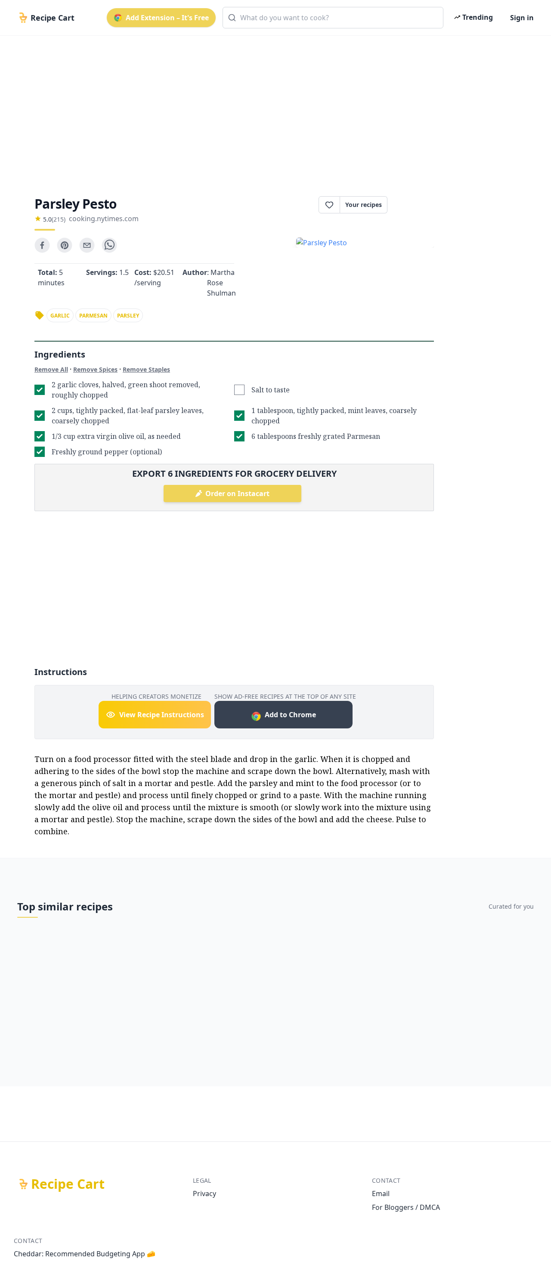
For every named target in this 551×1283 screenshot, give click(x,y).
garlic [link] (60, 315)
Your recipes (363, 204)
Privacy (204, 1193)
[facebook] (42, 245)
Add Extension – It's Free (167, 17)
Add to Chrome (290, 714)
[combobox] (333, 17)
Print (415, 205)
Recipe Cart (68, 1184)
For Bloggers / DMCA (406, 1207)
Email (381, 1193)
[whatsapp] (109, 245)
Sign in (522, 17)
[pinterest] (64, 245)
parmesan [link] (93, 315)
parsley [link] (128, 315)
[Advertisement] (272, 108)
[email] (87, 245)
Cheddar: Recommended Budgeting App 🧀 (84, 1253)
